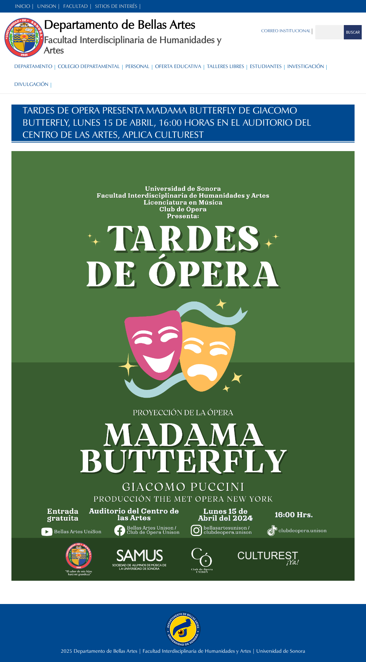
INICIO (22, 6)
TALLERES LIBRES (225, 66)
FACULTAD (75, 6)
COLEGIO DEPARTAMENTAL (89, 66)
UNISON (46, 6)
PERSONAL (137, 66)
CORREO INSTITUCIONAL (286, 30)
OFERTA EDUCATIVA (178, 66)
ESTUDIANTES (266, 66)
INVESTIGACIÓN (305, 66)
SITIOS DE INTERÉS (116, 6)
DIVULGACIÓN (31, 84)
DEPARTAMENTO (33, 66)
